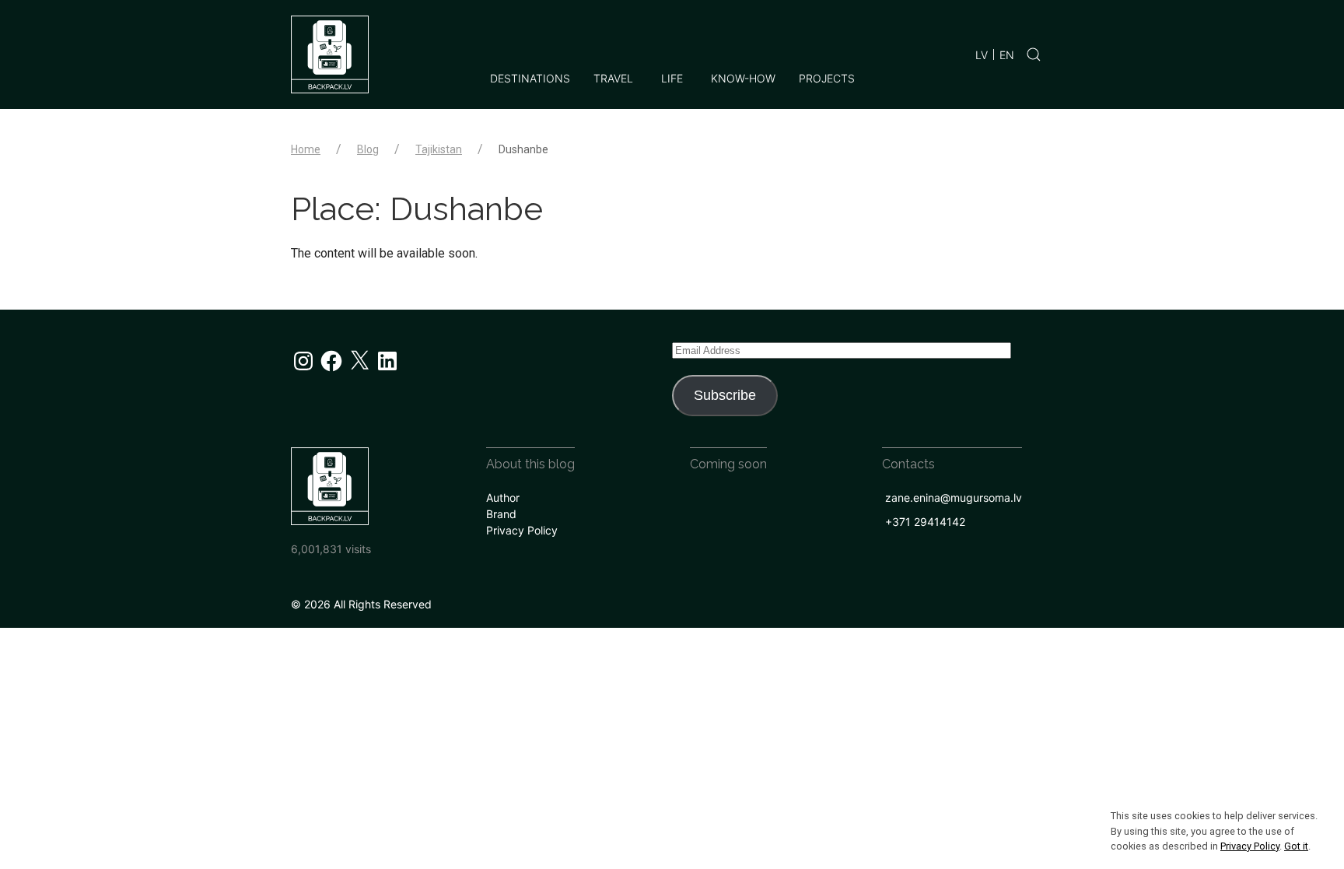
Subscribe (725, 395)
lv (981, 54)
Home (305, 149)
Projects (827, 78)
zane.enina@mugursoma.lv (953, 497)
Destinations (530, 78)
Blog (368, 149)
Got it (1296, 846)
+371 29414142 (925, 521)
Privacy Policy (522, 530)
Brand (501, 513)
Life (672, 78)
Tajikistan (438, 149)
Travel (613, 78)
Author (503, 497)
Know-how (743, 78)
